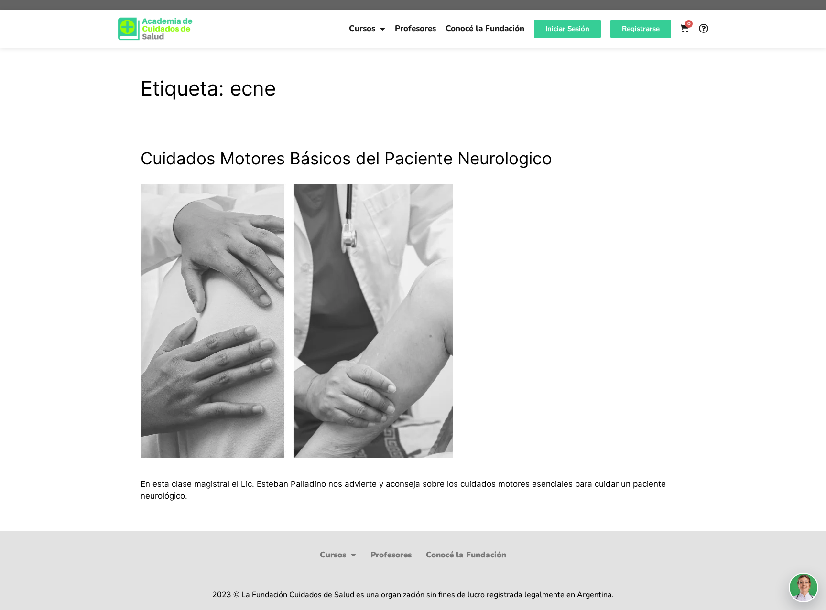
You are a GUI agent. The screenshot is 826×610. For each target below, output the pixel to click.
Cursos (362, 28)
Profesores (415, 28)
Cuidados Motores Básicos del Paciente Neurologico (346, 158)
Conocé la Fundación (485, 28)
